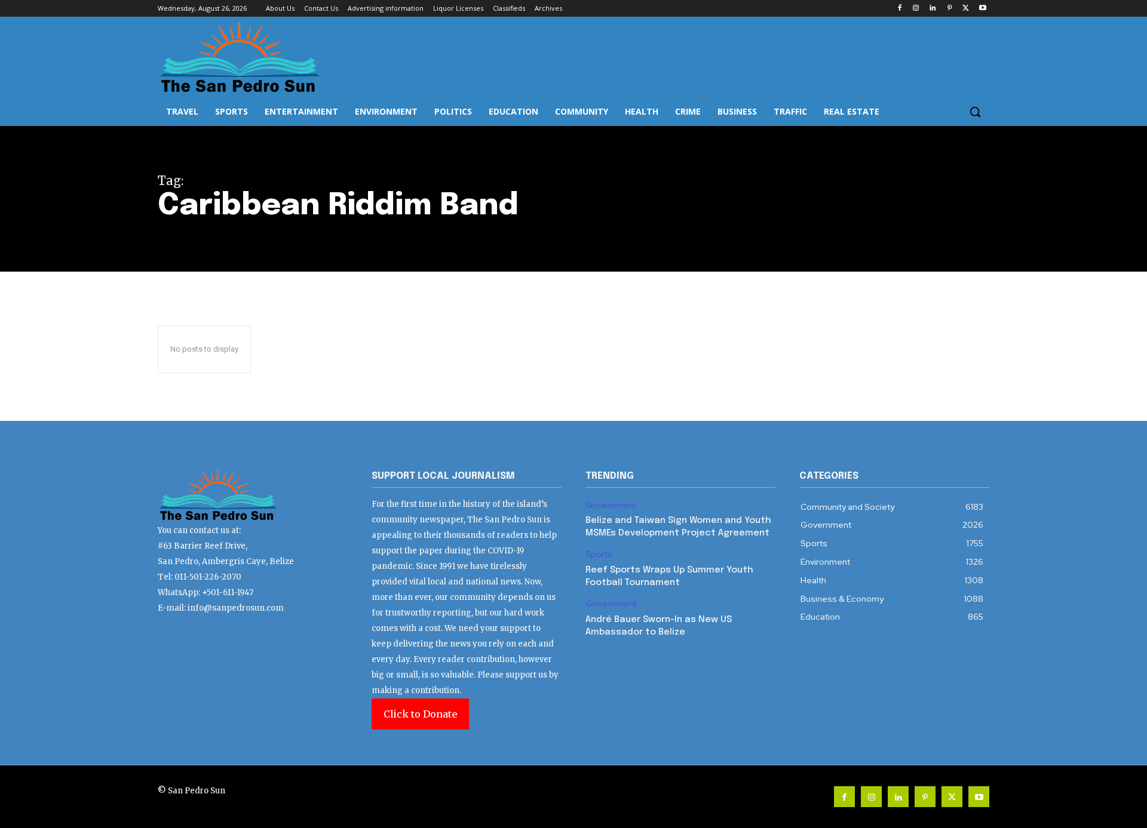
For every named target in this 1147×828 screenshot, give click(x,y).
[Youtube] (982, 9)
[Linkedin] (933, 9)
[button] (975, 111)
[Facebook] (899, 9)
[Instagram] (916, 9)
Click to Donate (420, 714)
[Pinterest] (949, 9)
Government (610, 505)
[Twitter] (966, 9)
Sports (598, 554)
